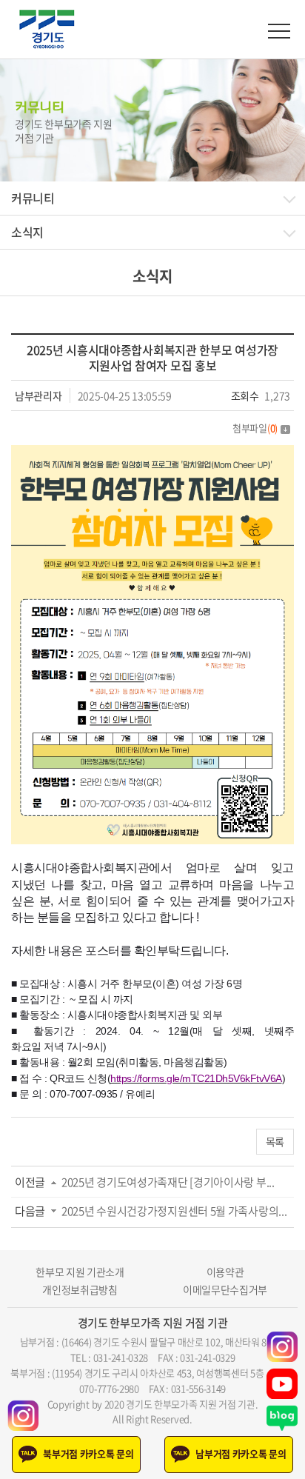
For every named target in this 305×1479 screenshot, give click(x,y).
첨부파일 (255, 428)
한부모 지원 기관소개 (80, 1272)
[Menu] (279, 31)
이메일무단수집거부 (225, 1290)
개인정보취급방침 (80, 1290)
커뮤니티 (33, 198)
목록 (275, 1141)
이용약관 (225, 1272)
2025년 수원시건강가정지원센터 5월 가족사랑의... (173, 1211)
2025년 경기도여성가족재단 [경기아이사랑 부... (168, 1182)
